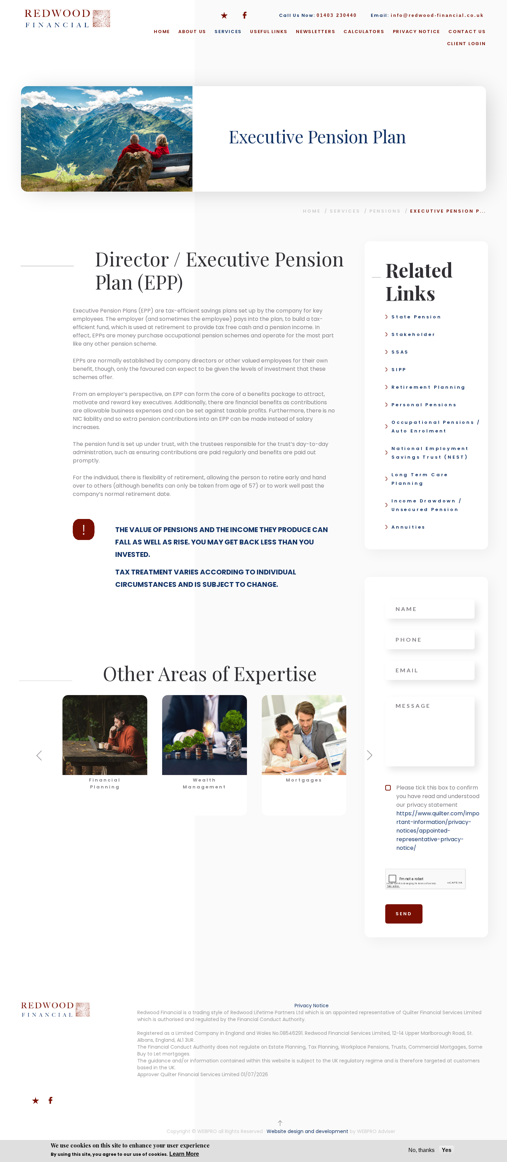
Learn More (184, 1154)
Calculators (364, 31)
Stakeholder (413, 334)
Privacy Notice (416, 31)
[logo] (67, 18)
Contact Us (467, 31)
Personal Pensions (424, 404)
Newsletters (315, 31)
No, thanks (421, 1150)
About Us (192, 31)
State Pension (416, 317)
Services (228, 31)
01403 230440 (337, 15)
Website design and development (307, 1131)
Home (162, 31)
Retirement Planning (428, 387)
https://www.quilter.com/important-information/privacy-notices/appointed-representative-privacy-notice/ (437, 830)
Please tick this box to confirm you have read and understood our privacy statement (437, 818)
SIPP (399, 369)
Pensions (385, 211)
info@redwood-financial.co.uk (437, 15)
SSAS (400, 352)
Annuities (408, 527)
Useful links (269, 31)
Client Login (466, 43)
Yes (446, 1150)
